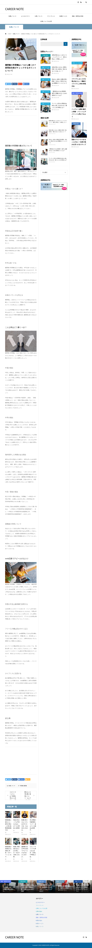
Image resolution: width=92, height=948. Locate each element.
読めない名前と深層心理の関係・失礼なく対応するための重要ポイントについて (58, 141)
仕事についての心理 (46, 21)
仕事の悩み (39, 911)
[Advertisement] (21, 129)
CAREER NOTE (14, 9)
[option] (9, 886)
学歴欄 (21, 785)
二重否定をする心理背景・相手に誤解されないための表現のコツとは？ (58, 149)
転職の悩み (39, 920)
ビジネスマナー (25, 16)
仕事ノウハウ (38, 16)
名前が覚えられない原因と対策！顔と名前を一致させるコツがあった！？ (58, 131)
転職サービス (63, 16)
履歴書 (25, 785)
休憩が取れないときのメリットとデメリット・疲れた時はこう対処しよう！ (58, 121)
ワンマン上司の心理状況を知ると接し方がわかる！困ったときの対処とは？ (58, 159)
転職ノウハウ (12, 16)
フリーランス (51, 16)
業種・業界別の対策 (77, 16)
